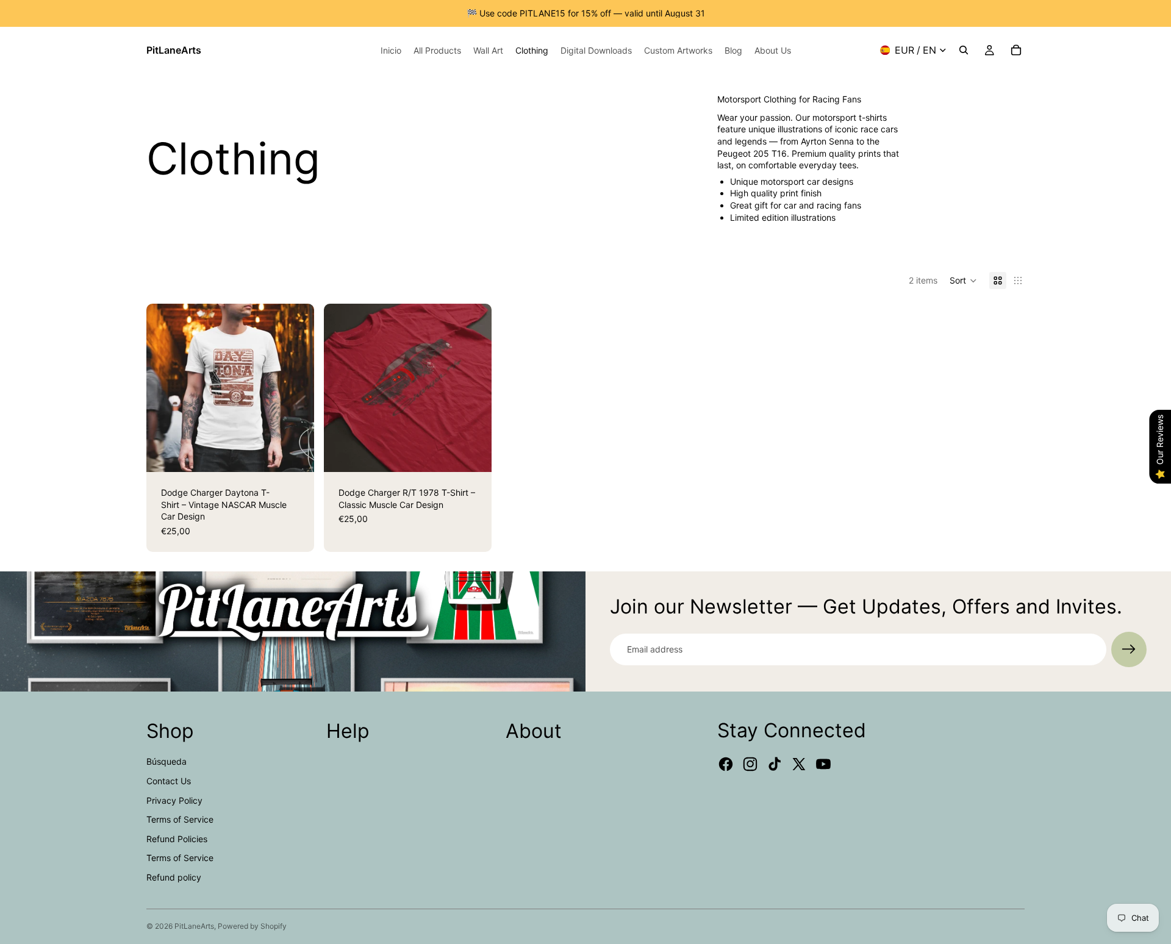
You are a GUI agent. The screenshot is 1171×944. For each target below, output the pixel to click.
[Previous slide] (164, 387)
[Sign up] (1129, 649)
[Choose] (295, 453)
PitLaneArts (194, 926)
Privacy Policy (174, 800)
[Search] (963, 50)
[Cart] (1016, 50)
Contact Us (168, 781)
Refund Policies (176, 839)
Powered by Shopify (252, 926)
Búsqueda (166, 761)
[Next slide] (296, 387)
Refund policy (173, 877)
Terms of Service (179, 819)
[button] (963, 280)
